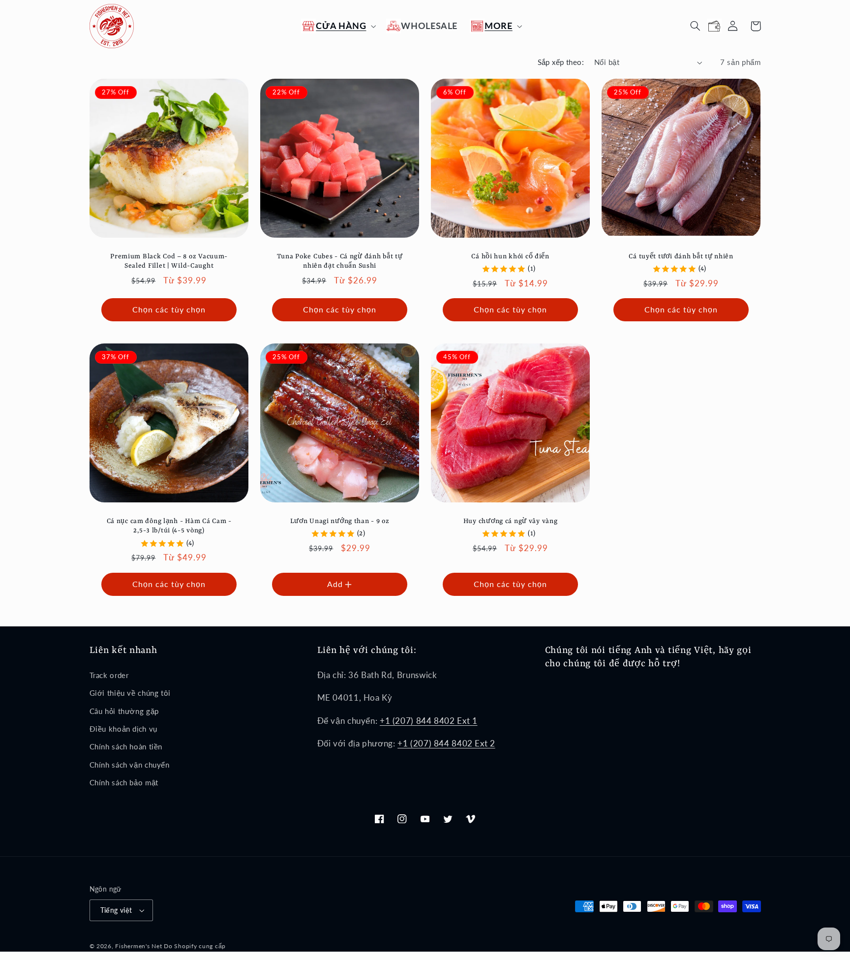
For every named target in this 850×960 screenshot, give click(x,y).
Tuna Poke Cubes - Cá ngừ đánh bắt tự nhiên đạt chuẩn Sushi (339, 261)
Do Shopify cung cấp (195, 946)
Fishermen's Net (138, 946)
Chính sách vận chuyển (130, 764)
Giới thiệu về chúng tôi (130, 692)
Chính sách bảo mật (124, 782)
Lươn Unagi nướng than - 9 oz (339, 521)
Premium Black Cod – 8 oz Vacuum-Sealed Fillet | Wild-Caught (169, 261)
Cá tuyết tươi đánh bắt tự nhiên (681, 256)
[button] (337, 25)
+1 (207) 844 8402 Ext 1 (429, 720)
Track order (109, 675)
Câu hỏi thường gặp (124, 711)
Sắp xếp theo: (561, 62)
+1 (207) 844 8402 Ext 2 (446, 743)
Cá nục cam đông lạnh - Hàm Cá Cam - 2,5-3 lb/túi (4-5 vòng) (168, 526)
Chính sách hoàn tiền (126, 746)
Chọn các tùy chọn (169, 309)
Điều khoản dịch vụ (123, 728)
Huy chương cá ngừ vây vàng (510, 521)
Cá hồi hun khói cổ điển (510, 256)
